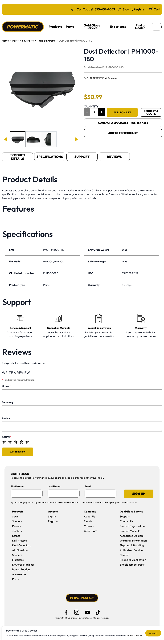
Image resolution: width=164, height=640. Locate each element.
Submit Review (17, 452)
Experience (118, 27)
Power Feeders (21, 569)
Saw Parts (28, 40)
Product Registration (132, 526)
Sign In (52, 516)
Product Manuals (130, 531)
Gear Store (90, 531)
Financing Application (133, 559)
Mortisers (18, 559)
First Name (17, 486)
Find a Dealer (140, 26)
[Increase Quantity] (101, 112)
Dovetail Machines (23, 564)
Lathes (16, 535)
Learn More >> (134, 635)
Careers (89, 526)
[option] (17, 139)
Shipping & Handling (132, 545)
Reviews (114, 157)
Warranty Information (133, 540)
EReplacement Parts (132, 564)
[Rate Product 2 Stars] (10, 442)
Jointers (17, 531)
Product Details (17, 157)
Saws (15, 516)
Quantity (91, 106)
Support (82, 157)
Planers (16, 526)
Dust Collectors (21, 545)
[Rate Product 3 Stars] (15, 442)
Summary (8, 402)
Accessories (19, 574)
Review (7, 418)
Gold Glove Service (92, 26)
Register (53, 521)
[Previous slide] (6, 139)
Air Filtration (20, 550)
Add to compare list (123, 133)
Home (5, 40)
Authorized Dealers (131, 535)
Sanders (17, 521)
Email (88, 486)
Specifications (50, 157)
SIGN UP (138, 494)
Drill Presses (19, 540)
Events (88, 521)
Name (6, 386)
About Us (89, 516)
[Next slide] (76, 139)
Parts (70, 27)
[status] (94, 112)
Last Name (54, 486)
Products (55, 27)
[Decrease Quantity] (87, 112)
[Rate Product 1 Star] (4, 442)
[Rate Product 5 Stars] (27, 442)
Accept (153, 633)
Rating (6, 436)
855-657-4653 (104, 9)
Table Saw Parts (46, 40)
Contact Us (126, 521)
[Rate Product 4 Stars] (21, 442)
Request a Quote (151, 112)
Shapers (17, 555)
